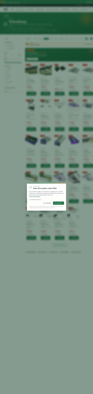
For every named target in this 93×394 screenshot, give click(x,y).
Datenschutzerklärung (34, 196)
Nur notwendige (47, 203)
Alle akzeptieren (58, 203)
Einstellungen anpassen (36, 199)
